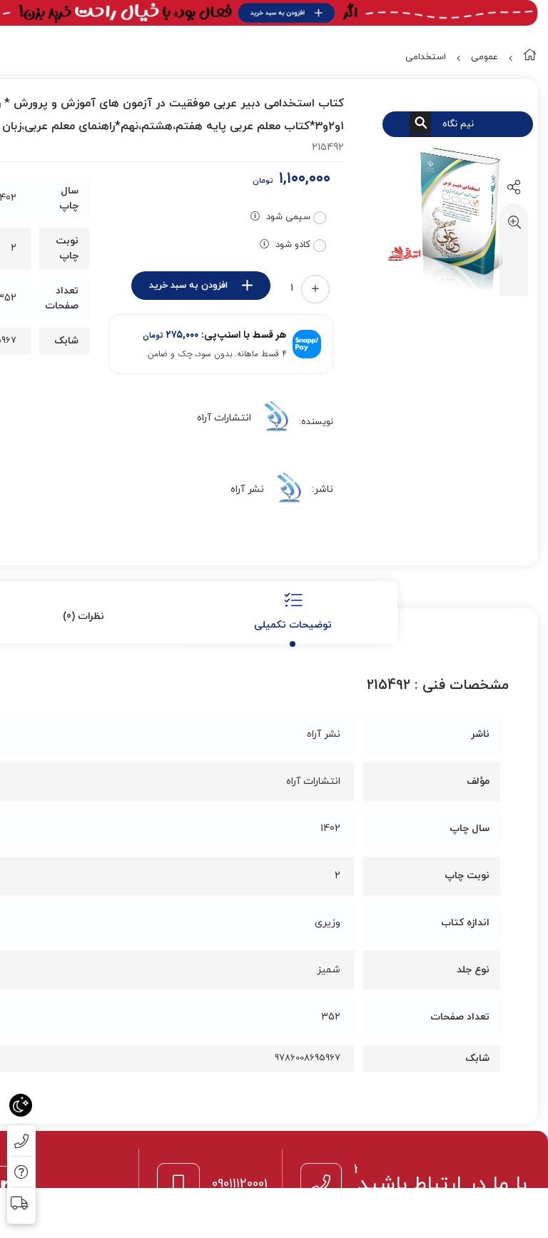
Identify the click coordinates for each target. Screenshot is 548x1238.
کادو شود (293, 244)
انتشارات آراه (224, 418)
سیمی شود (288, 217)
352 (330, 1017)
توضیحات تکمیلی (293, 625)
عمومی (484, 57)
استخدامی (425, 57)
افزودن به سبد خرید (188, 285)
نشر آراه (247, 489)
